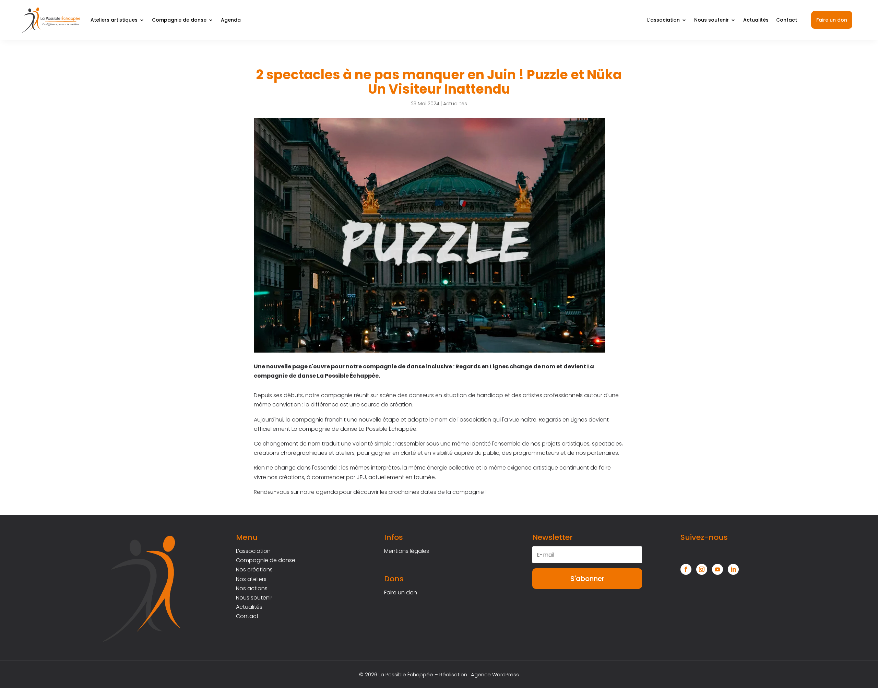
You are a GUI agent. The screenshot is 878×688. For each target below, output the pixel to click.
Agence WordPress (495, 674)
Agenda (231, 19)
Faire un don (831, 19)
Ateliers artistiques (114, 19)
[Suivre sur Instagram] (701, 569)
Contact (786, 19)
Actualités (756, 19)
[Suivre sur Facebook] (685, 569)
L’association (663, 19)
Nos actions (252, 588)
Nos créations (254, 569)
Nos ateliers (251, 579)
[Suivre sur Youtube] (717, 569)
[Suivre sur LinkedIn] (733, 569)
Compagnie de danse (179, 19)
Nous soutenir (711, 19)
